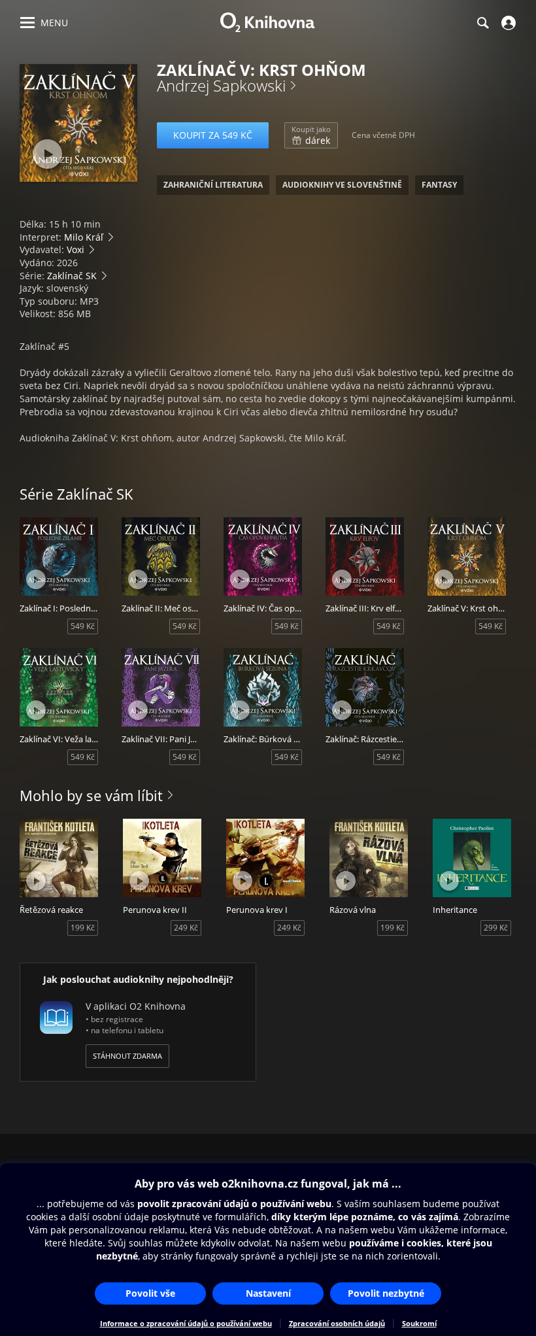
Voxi (75, 249)
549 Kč (83, 626)
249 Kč (186, 927)
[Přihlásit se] (506, 23)
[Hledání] (482, 23)
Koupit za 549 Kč (212, 135)
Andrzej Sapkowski (221, 85)
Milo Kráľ (83, 237)
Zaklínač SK (72, 275)
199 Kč (83, 927)
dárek (311, 135)
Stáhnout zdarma (127, 1056)
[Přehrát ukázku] (47, 154)
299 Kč (496, 927)
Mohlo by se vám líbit (91, 795)
